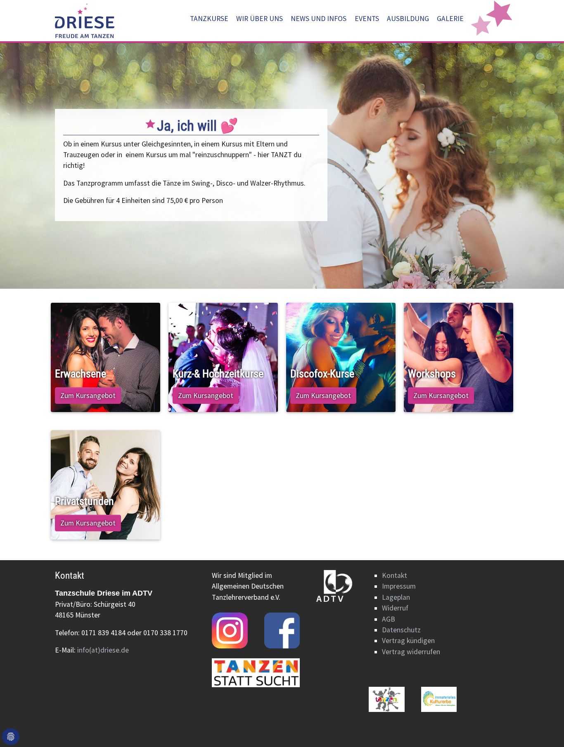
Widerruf (395, 608)
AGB (388, 619)
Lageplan (396, 597)
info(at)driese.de (103, 650)
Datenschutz (401, 629)
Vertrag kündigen (408, 640)
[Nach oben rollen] (545, 728)
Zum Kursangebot (88, 395)
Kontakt (394, 575)
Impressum (399, 586)
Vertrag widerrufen (411, 651)
